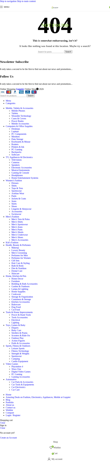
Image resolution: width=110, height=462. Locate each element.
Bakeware (16, 304)
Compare (10, 412)
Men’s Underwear (19, 235)
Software (15, 154)
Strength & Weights (20, 353)
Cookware (16, 294)
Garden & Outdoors (20, 286)
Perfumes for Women (21, 258)
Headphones (17, 175)
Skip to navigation (8, 1)
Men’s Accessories (19, 240)
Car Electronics (18, 387)
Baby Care (16, 330)
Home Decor (17, 278)
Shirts (14, 185)
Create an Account (8, 437)
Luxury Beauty (18, 250)
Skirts (14, 204)
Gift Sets (15, 260)
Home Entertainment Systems (24, 178)
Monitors (15, 136)
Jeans (13, 201)
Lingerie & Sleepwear (21, 209)
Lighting (15, 322)
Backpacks (16, 152)
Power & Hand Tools (21, 315)
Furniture (15, 281)
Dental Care (16, 271)
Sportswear (16, 191)
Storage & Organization (22, 297)
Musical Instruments (20, 170)
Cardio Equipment (19, 361)
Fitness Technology (20, 351)
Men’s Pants (16, 229)
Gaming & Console (20, 173)
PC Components (18, 134)
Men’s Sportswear (19, 224)
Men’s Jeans (16, 227)
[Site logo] (55, 12)
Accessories (16, 211)
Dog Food (16, 307)
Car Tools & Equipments (22, 384)
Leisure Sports (17, 348)
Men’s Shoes (17, 237)
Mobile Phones (18, 111)
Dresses (14, 183)
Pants (13, 196)
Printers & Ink (17, 147)
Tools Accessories (19, 317)
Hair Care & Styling (20, 263)
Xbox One (16, 369)
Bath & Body (17, 266)
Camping (15, 359)
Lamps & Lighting (19, 289)
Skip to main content (26, 1)
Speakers (15, 165)
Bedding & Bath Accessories (24, 284)
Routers (14, 144)
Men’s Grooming (19, 253)
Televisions (16, 160)
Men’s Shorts (17, 232)
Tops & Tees (17, 188)
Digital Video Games (21, 371)
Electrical (15, 320)
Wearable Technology (21, 116)
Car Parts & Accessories (22, 382)
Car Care (15, 390)
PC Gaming (16, 149)
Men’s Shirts (17, 222)
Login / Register (13, 415)
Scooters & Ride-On (20, 335)
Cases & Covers (18, 118)
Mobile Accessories (20, 123)
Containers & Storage (21, 299)
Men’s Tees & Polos (20, 219)
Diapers (14, 328)
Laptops (15, 131)
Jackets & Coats (18, 198)
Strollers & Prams (19, 333)
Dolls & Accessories (20, 343)
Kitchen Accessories (20, 302)
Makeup (15, 247)
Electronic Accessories (21, 167)
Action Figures (18, 340)
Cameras (15, 162)
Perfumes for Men (19, 255)
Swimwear (16, 214)
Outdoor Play (17, 338)
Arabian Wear (17, 193)
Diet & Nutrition (18, 268)
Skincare (15, 273)
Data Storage (17, 139)
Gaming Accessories (20, 377)
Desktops (15, 129)
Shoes (14, 206)
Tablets (14, 113)
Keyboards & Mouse (20, 142)
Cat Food (15, 309)
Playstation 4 (17, 366)
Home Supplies (18, 291)
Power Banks (17, 121)
